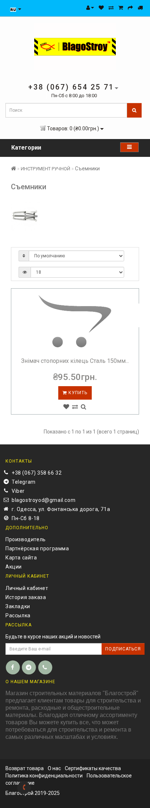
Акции (13, 567)
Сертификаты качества (93, 768)
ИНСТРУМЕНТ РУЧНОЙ (45, 168)
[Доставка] (140, 8)
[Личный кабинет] (90, 8)
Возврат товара (24, 768)
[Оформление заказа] (130, 8)
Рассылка (18, 615)
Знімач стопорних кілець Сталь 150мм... (75, 360)
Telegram (24, 482)
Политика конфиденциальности (44, 776)
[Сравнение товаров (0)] (111, 8)
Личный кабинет (26, 588)
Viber (18, 491)
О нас (54, 768)
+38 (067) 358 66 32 (37, 473)
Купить (77, 392)
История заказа (25, 597)
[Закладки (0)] (101, 8)
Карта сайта (21, 558)
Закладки (17, 606)
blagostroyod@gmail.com (43, 500)
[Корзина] (120, 8)
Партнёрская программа (37, 548)
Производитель (25, 539)
